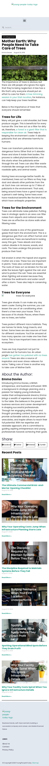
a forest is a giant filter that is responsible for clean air (24, 131)
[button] (25, 20)
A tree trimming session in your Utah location (22, 96)
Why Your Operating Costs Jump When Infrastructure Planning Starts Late (24, 528)
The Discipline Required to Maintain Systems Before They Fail (22, 569)
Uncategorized (9, 37)
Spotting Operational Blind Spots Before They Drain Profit (24, 647)
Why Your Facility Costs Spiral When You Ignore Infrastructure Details (24, 688)
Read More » (7, 494)
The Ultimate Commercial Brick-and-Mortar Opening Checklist (23, 486)
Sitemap (35, 763)
